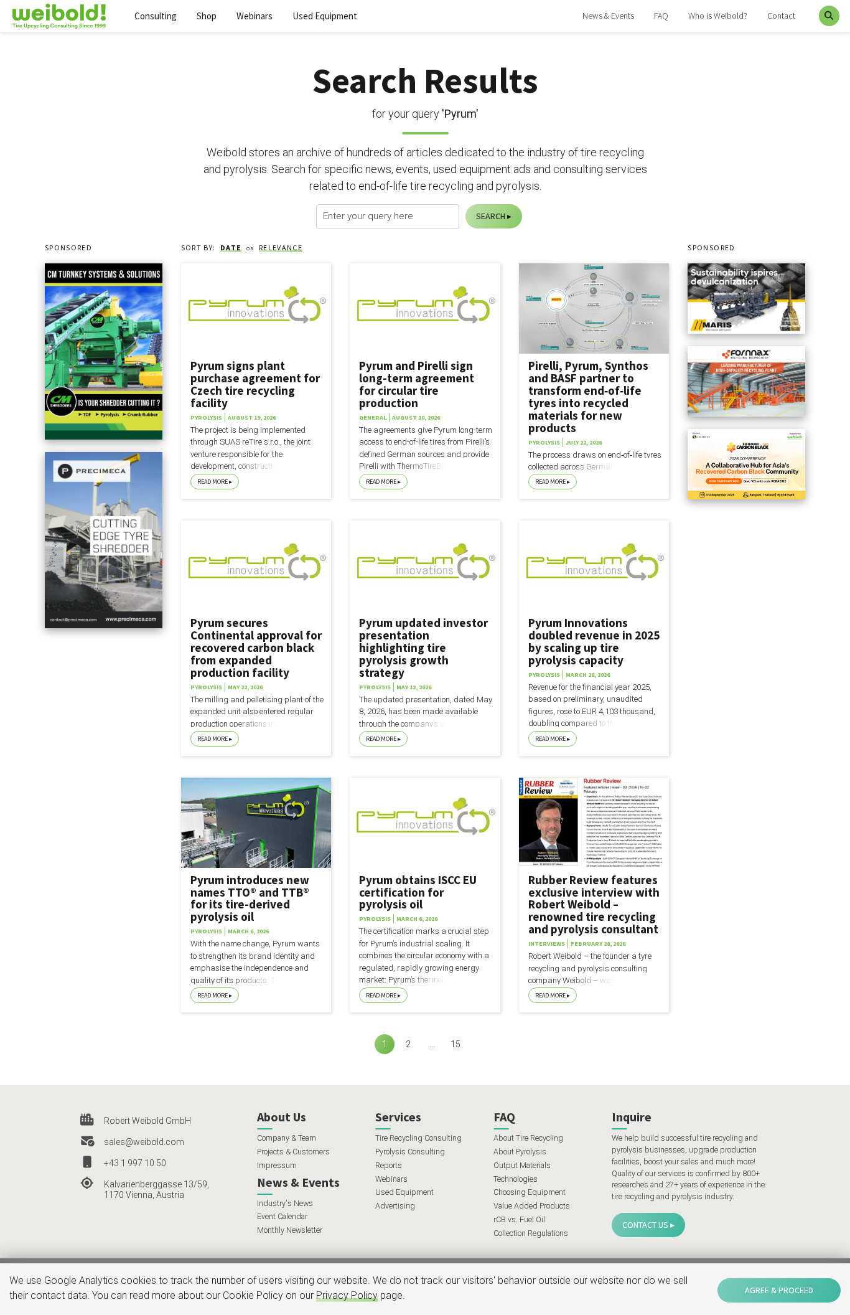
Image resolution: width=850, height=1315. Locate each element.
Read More (212, 482)
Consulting (155, 16)
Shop (207, 16)
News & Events (608, 15)
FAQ (661, 15)
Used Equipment (324, 16)
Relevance (280, 247)
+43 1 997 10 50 (135, 1163)
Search (490, 216)
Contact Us (645, 1224)
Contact (781, 15)
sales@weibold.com (144, 1142)
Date (230, 247)
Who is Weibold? (717, 15)
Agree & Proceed (779, 1290)
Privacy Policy (347, 1295)
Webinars (254, 16)
